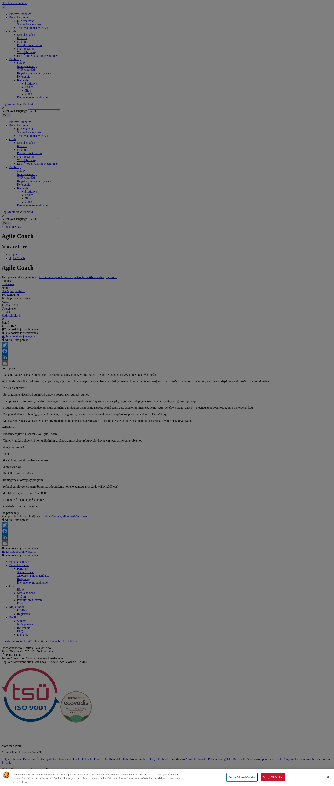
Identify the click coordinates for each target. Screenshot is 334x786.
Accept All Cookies (273, 777)
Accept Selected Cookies (241, 777)
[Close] (328, 777)
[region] (167, 777)
